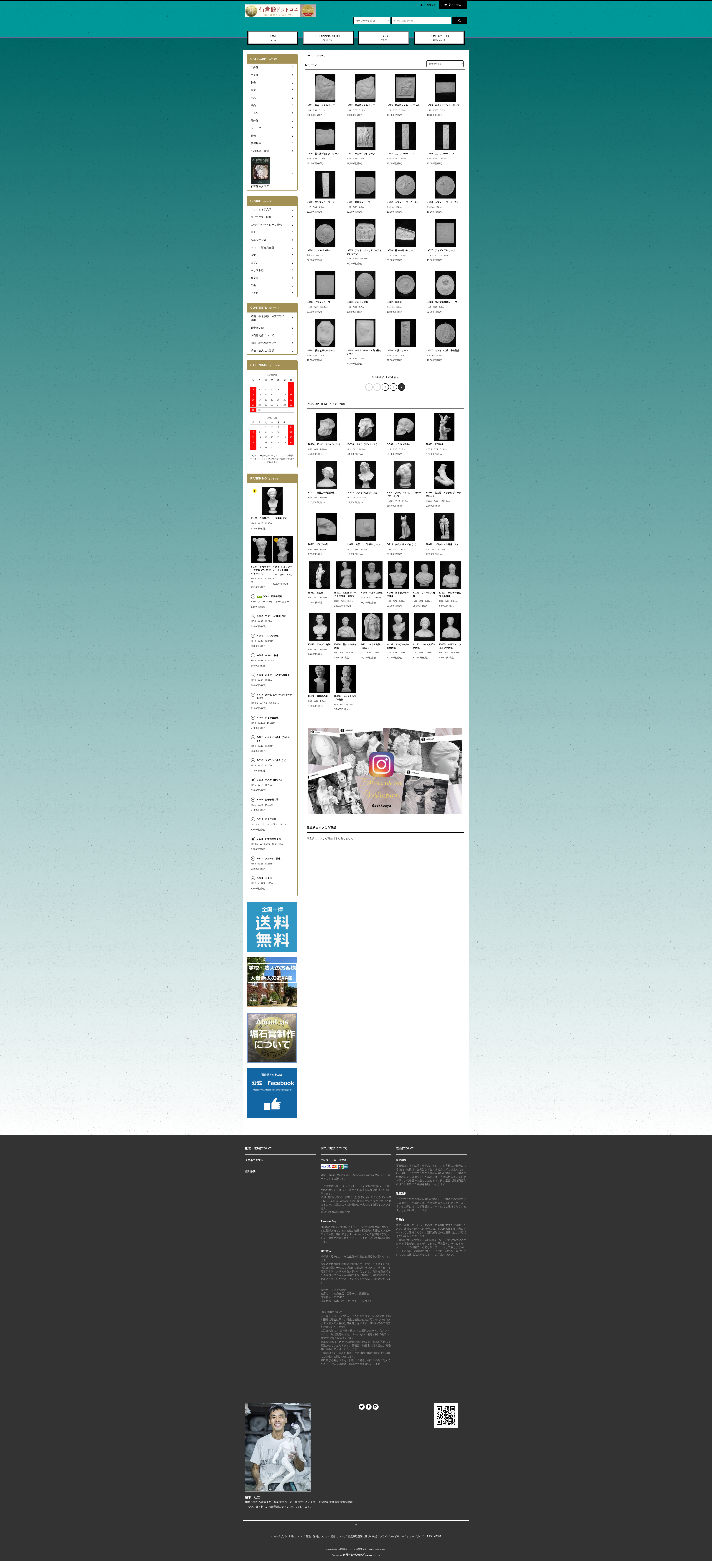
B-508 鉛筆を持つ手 (267, 799)
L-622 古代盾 (394, 302)
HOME (272, 38)
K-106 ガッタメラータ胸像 (398, 594)
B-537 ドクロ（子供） (399, 444)
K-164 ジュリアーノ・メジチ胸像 (282, 568)
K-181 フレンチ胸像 (267, 635)
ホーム (309, 55)
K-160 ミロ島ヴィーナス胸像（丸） (270, 518)
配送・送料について (317, 1536)
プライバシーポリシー (392, 1536)
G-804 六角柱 (264, 878)
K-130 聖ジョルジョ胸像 (345, 646)
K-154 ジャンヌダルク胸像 (424, 646)
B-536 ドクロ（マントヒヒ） (362, 444)
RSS (429, 1536)
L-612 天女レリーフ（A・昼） (403, 202)
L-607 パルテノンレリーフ (361, 153)
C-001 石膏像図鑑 (272, 596)
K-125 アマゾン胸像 (319, 644)
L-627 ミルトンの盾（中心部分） (444, 350)
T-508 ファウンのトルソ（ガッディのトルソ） (404, 494)
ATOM (437, 1536)
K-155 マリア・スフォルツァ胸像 (450, 646)
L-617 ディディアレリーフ (441, 250)
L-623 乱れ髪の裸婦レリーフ (442, 302)
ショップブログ (415, 1536)
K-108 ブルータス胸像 (424, 594)
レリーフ (321, 55)
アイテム (455, 4)
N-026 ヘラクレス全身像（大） (442, 544)
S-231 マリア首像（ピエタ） (370, 646)
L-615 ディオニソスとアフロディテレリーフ (364, 252)
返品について (338, 1536)
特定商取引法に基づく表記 (362, 1536)
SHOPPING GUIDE (328, 38)
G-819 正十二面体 (266, 819)
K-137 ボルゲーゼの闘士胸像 (398, 646)
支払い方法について (292, 1536)
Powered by (337, 1555)
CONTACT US (439, 38)
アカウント (430, 5)
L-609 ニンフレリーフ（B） (442, 153)
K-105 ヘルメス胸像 (372, 592)
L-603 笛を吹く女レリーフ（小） (404, 105)
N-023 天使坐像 (435, 444)
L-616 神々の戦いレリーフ (401, 250)
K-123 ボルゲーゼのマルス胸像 (450, 594)
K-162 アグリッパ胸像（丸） (272, 616)
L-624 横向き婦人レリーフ (321, 350)
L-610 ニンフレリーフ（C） (322, 202)
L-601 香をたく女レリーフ (321, 105)
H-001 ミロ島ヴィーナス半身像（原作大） (345, 594)
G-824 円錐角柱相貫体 (269, 839)
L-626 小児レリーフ (397, 350)
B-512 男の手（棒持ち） (270, 780)
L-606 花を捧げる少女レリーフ (323, 153)
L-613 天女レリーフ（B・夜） (443, 202)
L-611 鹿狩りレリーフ (358, 202)
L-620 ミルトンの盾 (357, 302)
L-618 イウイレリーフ (318, 302)
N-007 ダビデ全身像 (267, 717)
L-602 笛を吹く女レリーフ (361, 105)
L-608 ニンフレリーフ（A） (402, 153)
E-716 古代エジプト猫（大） (402, 544)
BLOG (384, 38)
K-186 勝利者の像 (318, 696)
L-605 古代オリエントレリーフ (443, 105)
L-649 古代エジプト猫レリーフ (363, 544)
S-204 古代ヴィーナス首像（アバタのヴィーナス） (261, 570)
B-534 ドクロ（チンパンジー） (324, 444)
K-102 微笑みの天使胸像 (321, 492)
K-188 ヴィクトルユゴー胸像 (345, 698)
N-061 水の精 (315, 592)
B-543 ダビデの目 (318, 544)
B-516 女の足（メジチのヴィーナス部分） (443, 494)
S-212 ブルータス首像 (269, 858)
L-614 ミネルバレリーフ (320, 250)
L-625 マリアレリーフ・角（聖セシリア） (364, 352)
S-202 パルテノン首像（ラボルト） (273, 739)
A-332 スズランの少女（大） (362, 492)
